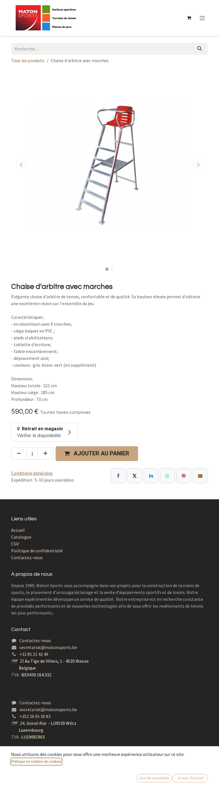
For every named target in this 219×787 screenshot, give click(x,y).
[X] (134, 475)
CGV (15, 544)
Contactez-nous (27, 557)
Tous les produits (27, 60)
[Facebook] (118, 475)
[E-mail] (200, 475)
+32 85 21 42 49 (33, 654)
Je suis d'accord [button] (190, 778)
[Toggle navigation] (202, 17)
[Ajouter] (45, 454)
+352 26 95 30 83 (34, 716)
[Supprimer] (19, 454)
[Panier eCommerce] (189, 18)
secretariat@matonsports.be (48, 647)
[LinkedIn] (151, 475)
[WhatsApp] (167, 475)
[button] (21, 164)
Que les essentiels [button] (154, 778)
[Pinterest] (183, 475)
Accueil (18, 530)
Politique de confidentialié (37, 550)
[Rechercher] (199, 49)
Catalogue (21, 537)
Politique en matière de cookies (36, 761)
